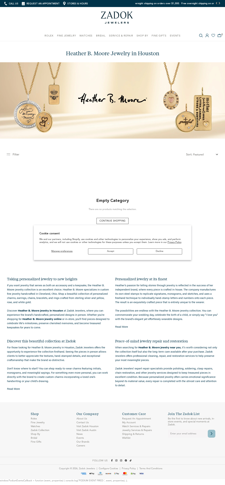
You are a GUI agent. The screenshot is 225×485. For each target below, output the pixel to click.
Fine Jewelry (38, 422)
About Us (81, 418)
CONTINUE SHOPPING (112, 221)
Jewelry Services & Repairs (137, 430)
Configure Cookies (108, 468)
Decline (159, 251)
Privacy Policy (174, 242)
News (79, 434)
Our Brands (82, 442)
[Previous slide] (216, 3)
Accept (110, 251)
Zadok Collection (40, 430)
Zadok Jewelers (117, 18)
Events (80, 438)
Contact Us (82, 422)
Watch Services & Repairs (136, 426)
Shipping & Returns (133, 434)
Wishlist (126, 438)
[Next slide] (219, 3)
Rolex (34, 418)
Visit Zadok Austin (86, 430)
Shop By (35, 434)
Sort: (189, 154)
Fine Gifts (36, 442)
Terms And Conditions (150, 468)
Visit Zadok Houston (87, 426)
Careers (80, 445)
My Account (129, 422)
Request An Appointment (136, 418)
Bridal (34, 438)
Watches (35, 426)
